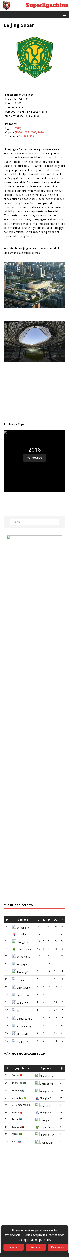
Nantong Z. (23, 1042)
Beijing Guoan (24, 949)
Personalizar (57, 1247)
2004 (32, 136)
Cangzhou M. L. (25, 1018)
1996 (19, 132)
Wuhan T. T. (23, 1003)
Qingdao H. (23, 1011)
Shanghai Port (24, 927)
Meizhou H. (23, 1034)
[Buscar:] (34, 522)
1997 (26, 132)
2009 (17, 128)
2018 (41, 132)
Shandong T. (23, 956)
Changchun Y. (24, 987)
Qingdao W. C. (24, 995)
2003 (33, 132)
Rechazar (36, 1247)
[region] (34, 461)
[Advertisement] (34, 859)
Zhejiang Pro (23, 972)
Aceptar (13, 1247)
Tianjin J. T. (22, 964)
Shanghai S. (23, 934)
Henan (20, 980)
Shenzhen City (24, 1026)
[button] (64, 14)
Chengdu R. (23, 942)
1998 (25, 136)
